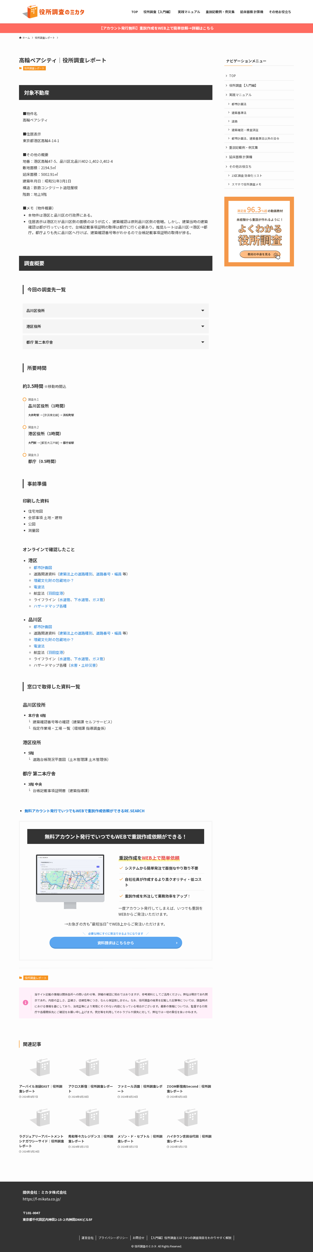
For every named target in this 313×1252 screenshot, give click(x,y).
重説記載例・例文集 (243, 147)
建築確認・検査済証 (245, 130)
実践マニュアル (240, 94)
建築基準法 (239, 113)
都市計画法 (239, 104)
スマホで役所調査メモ (246, 184)
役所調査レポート (34, 68)
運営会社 (87, 1237)
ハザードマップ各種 (50, 606)
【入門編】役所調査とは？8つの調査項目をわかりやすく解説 (190, 1237)
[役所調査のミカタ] (52, 12)
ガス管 (97, 599)
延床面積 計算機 (240, 157)
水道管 (64, 599)
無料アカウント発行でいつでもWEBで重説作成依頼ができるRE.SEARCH (85, 810)
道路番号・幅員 (109, 574)
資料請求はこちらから (115, 942)
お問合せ (139, 1237)
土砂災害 (88, 665)
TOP (232, 75)
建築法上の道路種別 (75, 574)
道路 (235, 121)
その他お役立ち (240, 166)
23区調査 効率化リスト (247, 175)
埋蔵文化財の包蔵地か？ (54, 580)
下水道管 (81, 599)
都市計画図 (43, 567)
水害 (74, 665)
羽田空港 (55, 593)
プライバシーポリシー (113, 1237)
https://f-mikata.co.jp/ (42, 1199)
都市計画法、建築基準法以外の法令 (255, 138)
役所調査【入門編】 (243, 85)
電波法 (39, 586)
